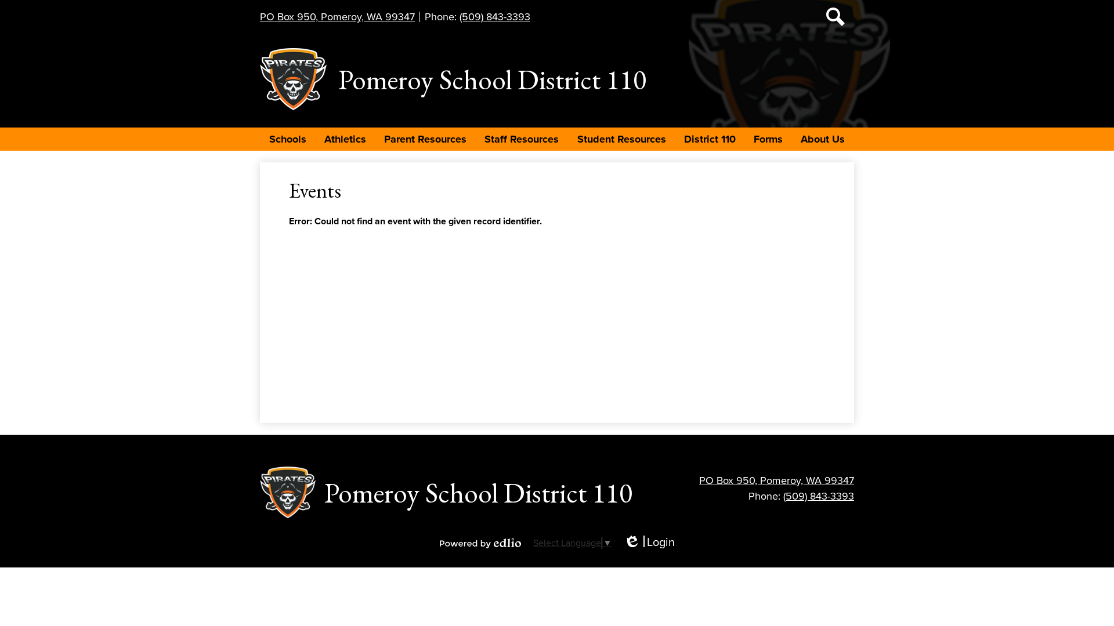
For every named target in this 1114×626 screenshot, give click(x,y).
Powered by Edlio (480, 543)
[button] (287, 139)
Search (835, 17)
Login (649, 543)
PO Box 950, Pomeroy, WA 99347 (337, 16)
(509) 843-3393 (495, 16)
